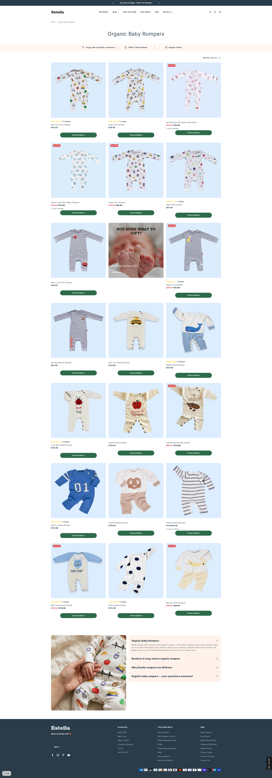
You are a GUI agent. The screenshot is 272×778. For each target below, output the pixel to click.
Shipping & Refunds (208, 744)
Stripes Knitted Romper (176, 523)
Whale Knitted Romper (175, 365)
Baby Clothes (123, 740)
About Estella (163, 732)
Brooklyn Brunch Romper (61, 363)
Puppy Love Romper (174, 285)
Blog (159, 752)
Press (160, 744)
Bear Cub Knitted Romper (61, 605)
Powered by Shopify (70, 770)
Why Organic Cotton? (167, 736)
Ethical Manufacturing (167, 740)
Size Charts (205, 736)
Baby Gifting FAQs (208, 740)
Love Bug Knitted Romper (61, 445)
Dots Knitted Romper (117, 605)
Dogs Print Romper (116, 125)
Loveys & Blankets (125, 744)
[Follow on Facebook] (52, 755)
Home (53, 22)
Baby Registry (206, 732)
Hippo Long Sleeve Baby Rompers (65, 202)
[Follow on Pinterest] (63, 755)
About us (167, 12)
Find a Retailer (164, 756)
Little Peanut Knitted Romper (178, 443)
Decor (120, 748)
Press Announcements (167, 748)
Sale (157, 12)
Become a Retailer (165, 760)
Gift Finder (103, 12)
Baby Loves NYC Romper (61, 282)
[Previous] (112, 2)
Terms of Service (207, 756)
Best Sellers (145, 12)
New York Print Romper (61, 125)
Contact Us (205, 760)
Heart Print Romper (174, 205)
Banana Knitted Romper (176, 603)
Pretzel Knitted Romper (118, 523)
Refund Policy (206, 748)
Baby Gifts (122, 732)
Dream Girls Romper (116, 202)
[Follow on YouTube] (68, 755)
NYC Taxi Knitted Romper (119, 363)
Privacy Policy (206, 752)
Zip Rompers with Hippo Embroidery (181, 122)
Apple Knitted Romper (117, 443)
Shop (115, 12)
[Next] (159, 2)
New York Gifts (129, 12)
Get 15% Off (123, 752)
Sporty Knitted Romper (60, 525)
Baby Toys (122, 736)
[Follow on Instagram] (57, 755)
